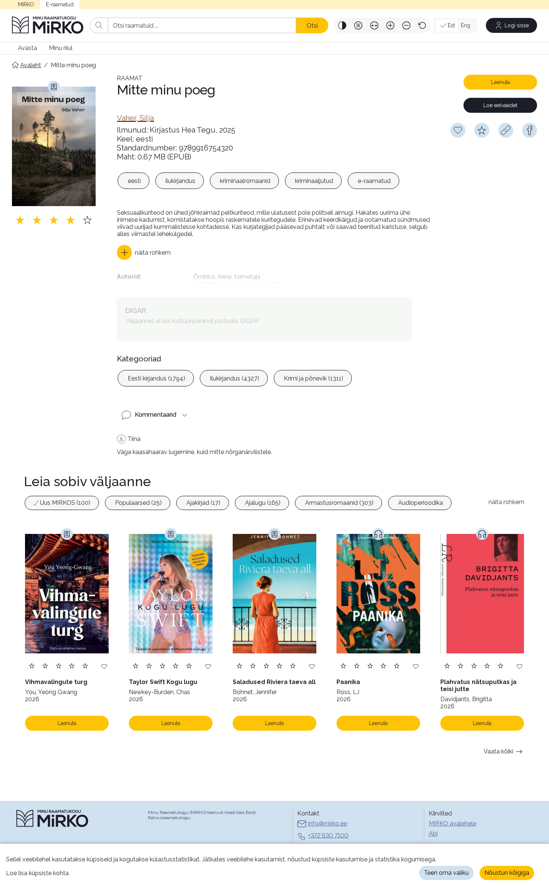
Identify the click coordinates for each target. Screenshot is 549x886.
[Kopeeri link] (505, 130)
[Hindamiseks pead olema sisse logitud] (481, 130)
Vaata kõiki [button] (498, 751)
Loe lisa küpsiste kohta (37, 873)
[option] (133, 180)
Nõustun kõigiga (506, 872)
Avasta (27, 48)
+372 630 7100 (328, 835)
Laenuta (500, 82)
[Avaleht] (48, 25)
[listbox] (258, 181)
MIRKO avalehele (452, 823)
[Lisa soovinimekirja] (104, 665)
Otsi (312, 25)
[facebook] (529, 130)
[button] (342, 25)
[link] (135, 118)
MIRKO (26, 4)
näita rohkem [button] (506, 502)
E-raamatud (60, 4)
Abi (433, 833)
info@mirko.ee (327, 823)
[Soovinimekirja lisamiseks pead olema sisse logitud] (457, 130)
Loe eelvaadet (500, 105)
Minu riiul (60, 48)
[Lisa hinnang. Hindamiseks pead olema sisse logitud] (53, 220)
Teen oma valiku (446, 872)
